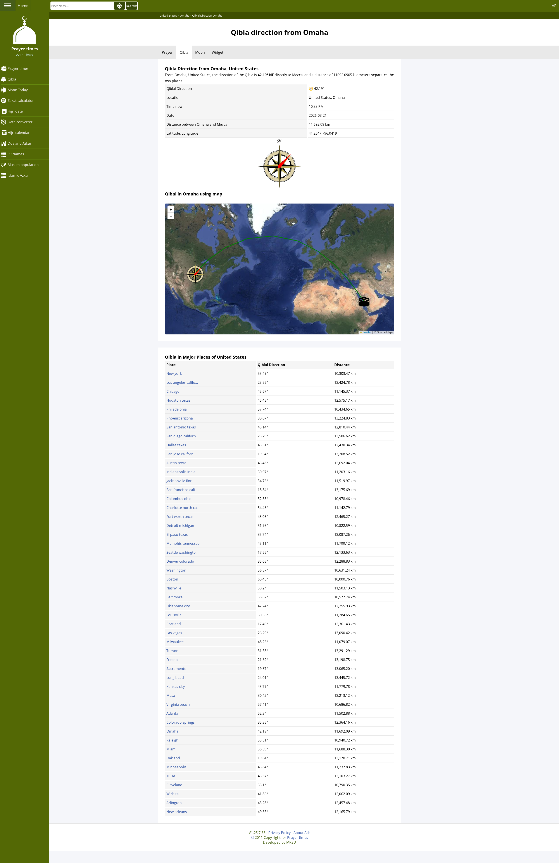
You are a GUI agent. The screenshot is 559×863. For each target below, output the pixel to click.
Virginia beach (178, 704)
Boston (172, 579)
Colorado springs (180, 722)
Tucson (172, 650)
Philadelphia (176, 409)
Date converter (20, 122)
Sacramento (176, 668)
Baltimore (174, 597)
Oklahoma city (178, 606)
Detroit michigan (180, 525)
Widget (217, 52)
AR (554, 5)
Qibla (12, 79)
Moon (200, 52)
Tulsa (170, 776)
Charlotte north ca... (182, 507)
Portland (173, 624)
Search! (131, 6)
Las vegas (174, 632)
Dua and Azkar (19, 143)
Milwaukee (175, 641)
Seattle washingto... (182, 552)
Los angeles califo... (182, 382)
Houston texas (178, 400)
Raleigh (172, 740)
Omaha (172, 731)
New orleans (176, 811)
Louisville (173, 615)
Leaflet (366, 332)
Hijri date (15, 111)
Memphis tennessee (183, 543)
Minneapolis (176, 767)
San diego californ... (182, 436)
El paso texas (177, 534)
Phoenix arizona (179, 418)
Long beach (175, 677)
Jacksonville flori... (180, 480)
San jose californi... (181, 454)
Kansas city (175, 686)
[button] (195, 273)
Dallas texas (176, 445)
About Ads (302, 832)
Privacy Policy (279, 832)
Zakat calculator (21, 100)
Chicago (172, 391)
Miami (171, 749)
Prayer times (18, 68)
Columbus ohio (179, 498)
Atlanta (172, 713)
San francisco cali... (181, 489)
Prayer (167, 52)
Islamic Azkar (18, 175)
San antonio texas (181, 427)
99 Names (16, 154)
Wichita (172, 793)
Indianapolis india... (182, 471)
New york (174, 373)
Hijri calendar (19, 132)
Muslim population (23, 164)
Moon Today (18, 89)
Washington (176, 570)
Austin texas (176, 463)
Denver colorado (180, 561)
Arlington (174, 802)
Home (23, 5)
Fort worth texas (179, 516)
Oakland (173, 758)
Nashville (173, 588)
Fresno (172, 659)
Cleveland (174, 785)
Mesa (170, 695)
